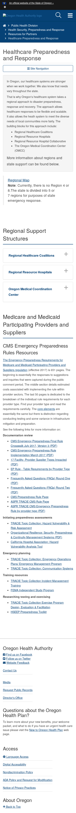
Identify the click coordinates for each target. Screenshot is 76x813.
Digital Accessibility (14, 764)
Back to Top (13, 807)
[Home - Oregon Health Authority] (4, 25)
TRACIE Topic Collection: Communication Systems (42, 568)
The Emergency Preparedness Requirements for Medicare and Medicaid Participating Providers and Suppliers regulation (34, 365)
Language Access (17, 757)
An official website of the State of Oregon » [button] (31, 2)
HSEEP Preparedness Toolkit (29, 612)
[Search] (58, 15)
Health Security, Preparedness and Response (36, 30)
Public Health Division (24, 25)
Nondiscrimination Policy (18, 772)
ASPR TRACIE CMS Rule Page (30, 501)
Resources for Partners (22, 34)
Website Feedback (17, 663)
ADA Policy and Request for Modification (27, 780)
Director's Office (13, 698)
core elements (46, 409)
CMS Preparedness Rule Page (30, 497)
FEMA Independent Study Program (32, 590)
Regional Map (18, 180)
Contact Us (10, 670)
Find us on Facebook (19, 654)
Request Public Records (18, 690)
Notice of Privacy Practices (19, 788)
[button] (5, 7)
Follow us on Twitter (18, 658)
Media (7, 682)
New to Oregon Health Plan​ (46, 730)
